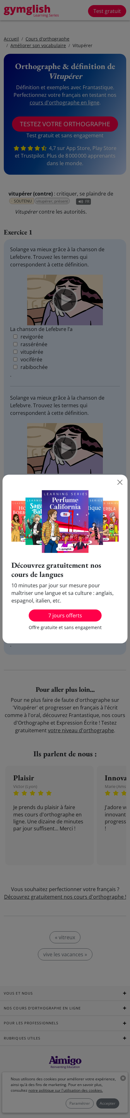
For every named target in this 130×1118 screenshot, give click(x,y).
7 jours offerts (65, 615)
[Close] (120, 482)
